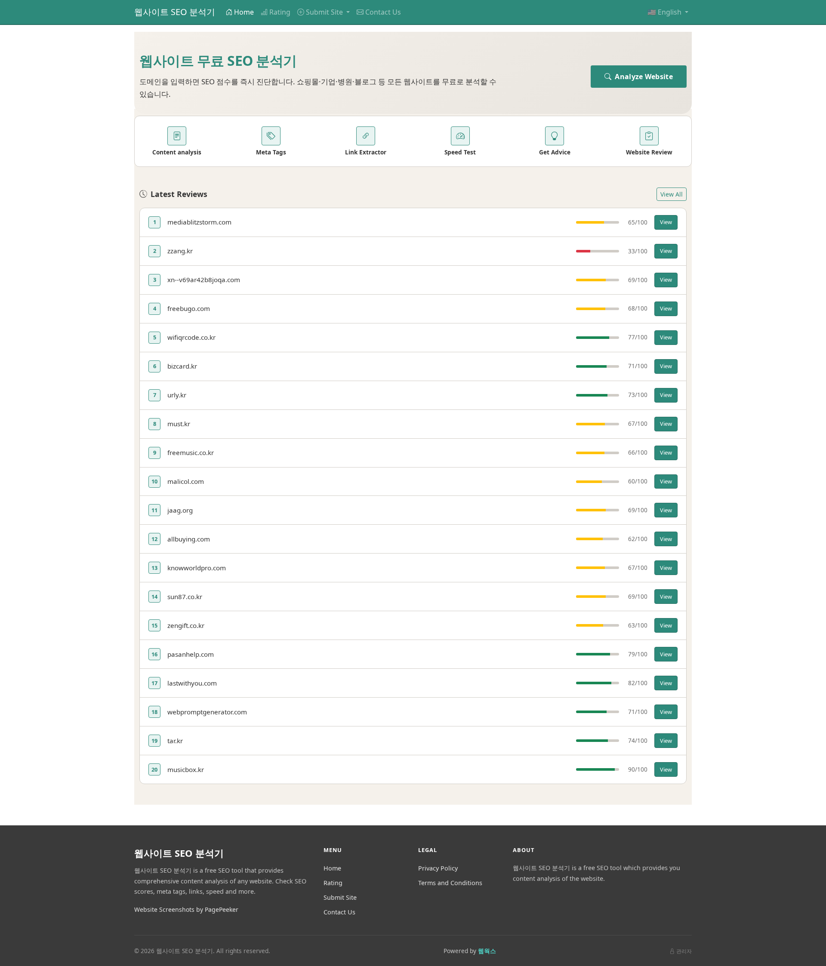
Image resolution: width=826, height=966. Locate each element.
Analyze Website (643, 76)
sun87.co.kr (184, 596)
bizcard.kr (182, 366)
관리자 (684, 951)
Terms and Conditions (450, 883)
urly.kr (176, 395)
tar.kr (175, 740)
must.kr (178, 423)
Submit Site (340, 897)
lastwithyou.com (192, 683)
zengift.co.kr (185, 625)
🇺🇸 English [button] (665, 12)
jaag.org (180, 510)
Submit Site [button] (325, 12)
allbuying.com (188, 539)
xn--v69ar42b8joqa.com (203, 279)
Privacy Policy (438, 868)
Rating (279, 12)
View (666, 222)
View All (671, 194)
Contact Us (383, 12)
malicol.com (185, 481)
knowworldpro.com (196, 567)
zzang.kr (180, 250)
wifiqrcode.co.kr (191, 337)
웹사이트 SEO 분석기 (174, 12)
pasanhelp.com (190, 654)
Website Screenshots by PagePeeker (186, 909)
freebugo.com (188, 308)
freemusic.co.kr (190, 452)
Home (244, 12)
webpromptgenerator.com (207, 712)
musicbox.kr (185, 769)
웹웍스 (487, 951)
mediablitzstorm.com (199, 222)
